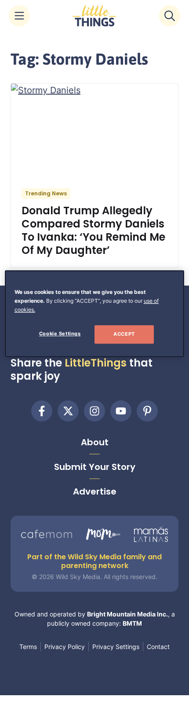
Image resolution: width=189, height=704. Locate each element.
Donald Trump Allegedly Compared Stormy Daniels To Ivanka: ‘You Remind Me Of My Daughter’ (93, 230)
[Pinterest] (147, 411)
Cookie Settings (60, 333)
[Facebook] (41, 411)
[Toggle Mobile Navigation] (19, 15)
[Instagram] (94, 411)
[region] (95, 313)
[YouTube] (120, 411)
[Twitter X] (68, 411)
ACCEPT (123, 334)
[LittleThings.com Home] (94, 15)
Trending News (46, 193)
